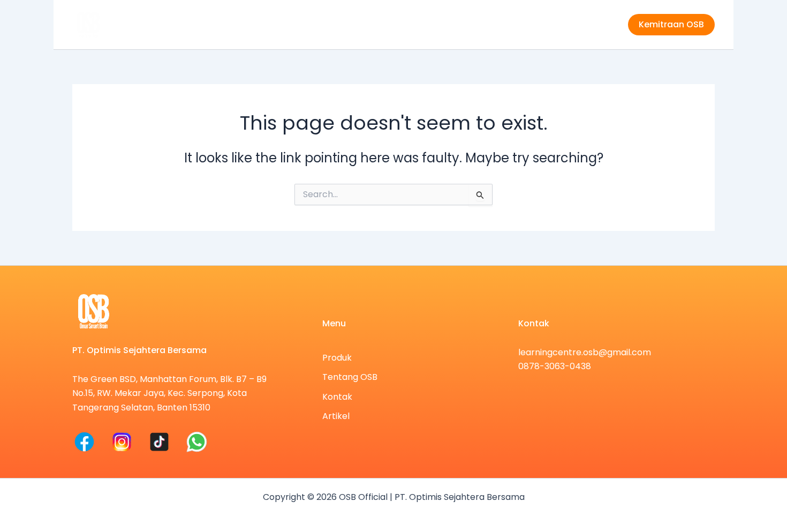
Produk (430, 24)
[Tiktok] (159, 442)
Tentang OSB (489, 24)
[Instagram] (122, 442)
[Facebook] (84, 442)
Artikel (595, 24)
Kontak (549, 24)
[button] (671, 24)
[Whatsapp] (197, 442)
